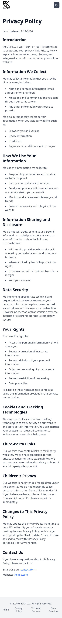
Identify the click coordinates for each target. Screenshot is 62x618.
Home (6, 609)
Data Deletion (53, 610)
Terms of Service (36, 610)
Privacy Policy (18, 610)
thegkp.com (21, 574)
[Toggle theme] (56, 5)
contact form (28, 569)
